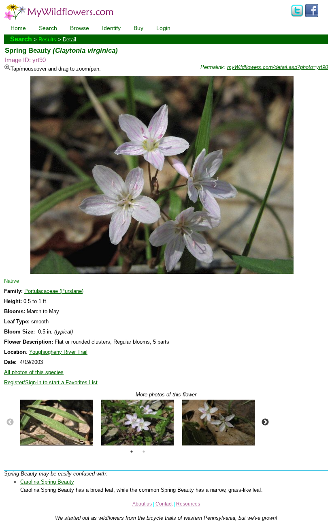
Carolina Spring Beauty (47, 482)
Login (163, 28)
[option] (56, 422)
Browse (79, 28)
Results (47, 40)
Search (48, 28)
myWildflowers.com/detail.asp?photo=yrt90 (277, 67)
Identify (111, 28)
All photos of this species (34, 372)
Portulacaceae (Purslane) (53, 291)
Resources (188, 504)
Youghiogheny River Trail (58, 352)
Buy (138, 28)
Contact (163, 504)
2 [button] (144, 452)
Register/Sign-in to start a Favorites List (51, 382)
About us (142, 504)
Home (18, 28)
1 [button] (132, 452)
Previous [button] (10, 422)
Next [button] (265, 422)
